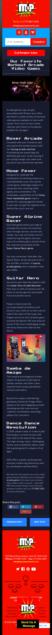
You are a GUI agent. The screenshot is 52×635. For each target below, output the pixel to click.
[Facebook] (23, 569)
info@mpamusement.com (26, 561)
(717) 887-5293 (31, 21)
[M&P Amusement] (26, 9)
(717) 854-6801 (40, 559)
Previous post (14, 522)
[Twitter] (17, 569)
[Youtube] (33, 569)
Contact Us (40, 625)
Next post (39, 522)
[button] (28, 626)
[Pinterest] (28, 569)
